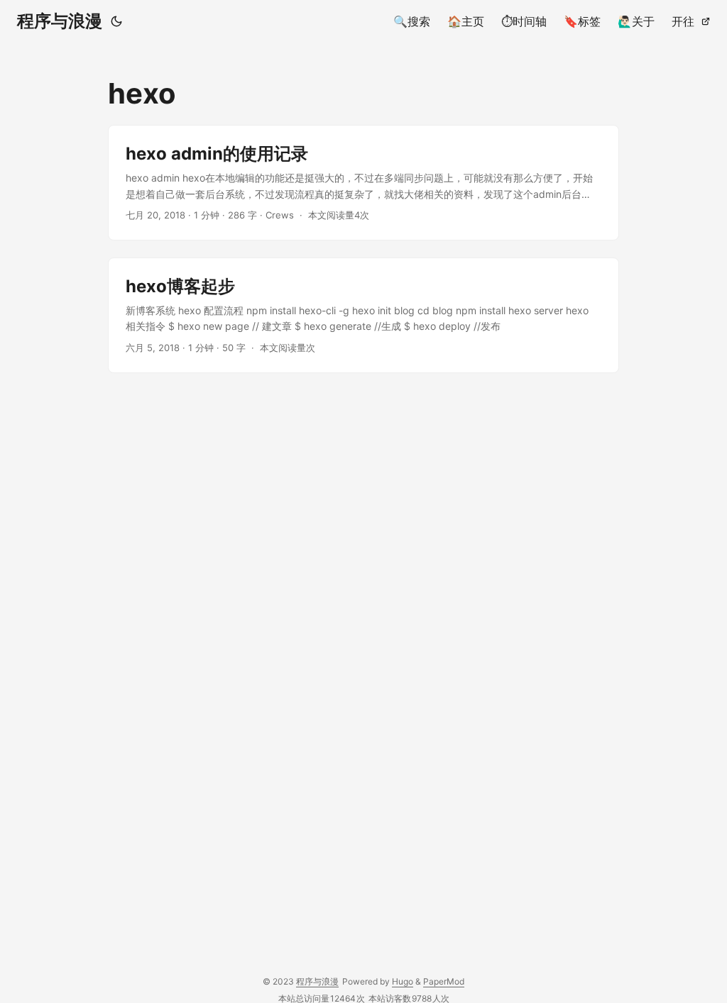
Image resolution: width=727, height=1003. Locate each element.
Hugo (402, 981)
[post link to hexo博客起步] (363, 315)
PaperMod (443, 981)
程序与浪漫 (59, 21)
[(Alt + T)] (116, 21)
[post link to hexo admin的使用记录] (363, 183)
